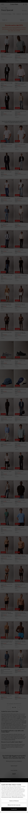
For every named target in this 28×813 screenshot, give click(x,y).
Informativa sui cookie (6, 797)
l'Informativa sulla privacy (17, 797)
